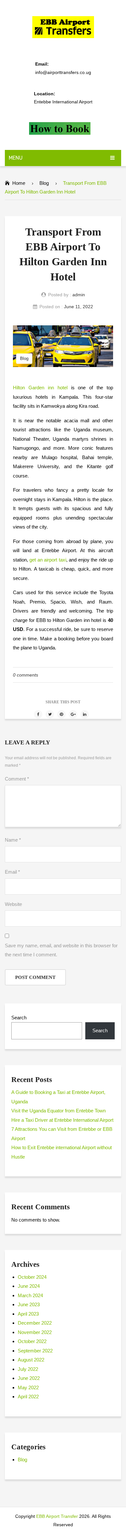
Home (18, 183)
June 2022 (29, 1378)
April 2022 (28, 1396)
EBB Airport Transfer (57, 1516)
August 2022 (31, 1359)
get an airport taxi (47, 559)
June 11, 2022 (78, 306)
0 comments (25, 675)
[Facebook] (38, 714)
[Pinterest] (61, 714)
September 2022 (35, 1350)
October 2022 (32, 1341)
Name (13, 840)
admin (78, 294)
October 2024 (32, 1277)
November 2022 (35, 1332)
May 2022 (28, 1387)
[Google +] (73, 714)
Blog (44, 183)
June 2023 (29, 1304)
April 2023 (28, 1314)
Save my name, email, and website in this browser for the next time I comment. (61, 950)
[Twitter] (50, 714)
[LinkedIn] (84, 714)
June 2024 (29, 1286)
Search (18, 1017)
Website (13, 904)
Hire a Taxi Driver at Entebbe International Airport (62, 1120)
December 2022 (35, 1323)
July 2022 (28, 1369)
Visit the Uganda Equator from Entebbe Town (58, 1110)
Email (12, 872)
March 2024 (30, 1295)
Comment (17, 779)
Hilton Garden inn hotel (40, 387)
